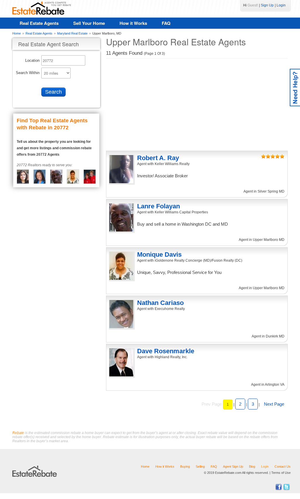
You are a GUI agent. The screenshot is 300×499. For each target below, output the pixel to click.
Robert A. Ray (158, 158)
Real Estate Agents (39, 23)
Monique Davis (159, 254)
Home (145, 466)
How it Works (133, 23)
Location (32, 60)
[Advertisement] (197, 105)
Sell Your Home (89, 23)
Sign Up (267, 5)
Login (281, 5)
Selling (200, 466)
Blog (252, 466)
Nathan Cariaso (160, 303)
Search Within (28, 73)
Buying (185, 466)
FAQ (166, 23)
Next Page (274, 404)
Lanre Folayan (158, 206)
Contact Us (283, 466)
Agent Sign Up (233, 466)
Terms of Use (281, 472)
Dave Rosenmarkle (165, 351)
